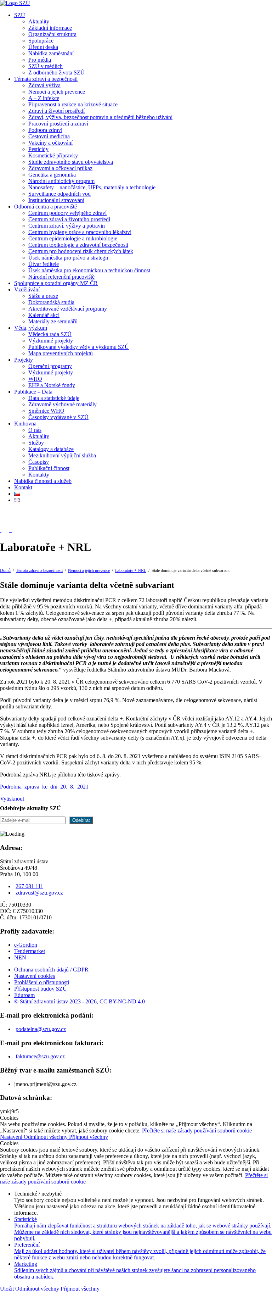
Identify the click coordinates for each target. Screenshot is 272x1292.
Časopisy (38, 462)
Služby (36, 443)
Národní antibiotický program (61, 181)
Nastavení (12, 1137)
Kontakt (23, 487)
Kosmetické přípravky (53, 155)
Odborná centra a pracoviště (45, 207)
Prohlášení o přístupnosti (41, 982)
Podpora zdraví (45, 130)
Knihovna (25, 424)
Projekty (23, 360)
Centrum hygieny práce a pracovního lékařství (79, 232)
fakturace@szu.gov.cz (40, 1056)
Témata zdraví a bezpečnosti (46, 79)
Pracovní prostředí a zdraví (58, 124)
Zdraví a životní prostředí (56, 111)
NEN (20, 957)
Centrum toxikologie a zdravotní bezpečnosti (78, 245)
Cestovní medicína (49, 136)
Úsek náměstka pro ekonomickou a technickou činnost (89, 270)
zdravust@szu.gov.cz (39, 893)
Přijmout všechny (88, 1137)
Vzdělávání (27, 289)
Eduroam (24, 995)
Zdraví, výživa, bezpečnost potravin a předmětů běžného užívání (100, 117)
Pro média (39, 60)
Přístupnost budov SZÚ (40, 989)
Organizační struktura (52, 34)
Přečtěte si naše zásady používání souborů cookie (197, 1130)
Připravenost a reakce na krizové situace (73, 104)
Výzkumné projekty (50, 341)
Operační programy (50, 366)
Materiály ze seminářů (53, 321)
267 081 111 (29, 886)
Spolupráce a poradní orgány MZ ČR (56, 283)
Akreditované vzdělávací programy (67, 309)
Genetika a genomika (52, 175)
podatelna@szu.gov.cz (41, 1029)
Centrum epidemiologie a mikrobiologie (72, 238)
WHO (35, 379)
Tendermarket (29, 951)
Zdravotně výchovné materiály (62, 404)
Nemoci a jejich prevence (56, 92)
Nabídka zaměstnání (51, 53)
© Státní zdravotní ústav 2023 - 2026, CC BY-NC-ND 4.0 (79, 1001)
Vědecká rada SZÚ (50, 334)
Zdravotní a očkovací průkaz (60, 168)
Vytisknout (12, 799)
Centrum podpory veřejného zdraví (67, 213)
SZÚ (19, 15)
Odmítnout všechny (46, 1137)
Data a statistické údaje (53, 398)
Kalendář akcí (44, 315)
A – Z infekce (43, 98)
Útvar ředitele (43, 264)
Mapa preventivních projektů (60, 353)
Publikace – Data (33, 392)
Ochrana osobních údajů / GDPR (51, 970)
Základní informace (50, 28)
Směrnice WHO (46, 411)
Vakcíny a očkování (50, 143)
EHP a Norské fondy (51, 385)
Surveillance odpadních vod (59, 194)
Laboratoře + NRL (130, 570)
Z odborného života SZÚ (56, 72)
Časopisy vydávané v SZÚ (58, 417)
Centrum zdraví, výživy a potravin (66, 226)
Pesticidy (38, 149)
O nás (34, 430)
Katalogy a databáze (51, 449)
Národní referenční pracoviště (61, 277)
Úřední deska (43, 47)
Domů (5, 570)
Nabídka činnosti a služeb (43, 481)
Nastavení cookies (34, 976)
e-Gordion (25, 945)
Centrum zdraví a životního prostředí (69, 219)
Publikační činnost (48, 468)
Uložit (7, 1289)
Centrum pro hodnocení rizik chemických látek (80, 251)
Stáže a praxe (43, 296)
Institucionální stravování (56, 200)
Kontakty (38, 475)
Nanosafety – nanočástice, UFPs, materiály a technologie (91, 187)
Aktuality (38, 21)
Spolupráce (40, 41)
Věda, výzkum (30, 328)
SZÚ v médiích (45, 66)
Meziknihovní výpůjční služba (62, 455)
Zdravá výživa (44, 85)
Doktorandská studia (51, 302)
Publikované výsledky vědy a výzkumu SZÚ (78, 347)
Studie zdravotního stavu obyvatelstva (70, 162)
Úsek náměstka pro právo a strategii (68, 258)
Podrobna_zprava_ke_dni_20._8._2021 (44, 787)
